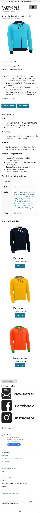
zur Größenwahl (9, 106)
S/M (34, 197)
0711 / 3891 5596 (16, 1)
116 (21, 192)
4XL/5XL (27, 208)
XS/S (27, 197)
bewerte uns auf (13, 444)
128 (27, 192)
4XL (22, 208)
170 (27, 194)
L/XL (15, 201)
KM (20, 197)
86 (33, 194)
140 (33, 192)
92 (15, 197)
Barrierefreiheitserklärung (8, 468)
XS (24, 197)
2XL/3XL (29, 203)
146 (15, 194)
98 (17, 197)
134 (30, 192)
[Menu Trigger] (33, 7)
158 (21, 194)
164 (24, 194)
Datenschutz (5, 465)
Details (20, 265)
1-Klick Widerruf (5, 461)
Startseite (7, 16)
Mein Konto (20, 510)
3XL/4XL (30, 206)
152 (18, 194)
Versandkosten (18, 69)
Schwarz (17, 213)
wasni (9, 434)
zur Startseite (8, 381)
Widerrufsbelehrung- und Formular (11, 458)
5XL (32, 208)
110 (18, 192)
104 (15, 192)
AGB (2, 471)
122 (24, 192)
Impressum (4, 455)
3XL (22, 206)
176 (30, 194)
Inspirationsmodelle (17, 16)
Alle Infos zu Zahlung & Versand (10, 493)
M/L (24, 199)
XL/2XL (29, 201)
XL (23, 201)
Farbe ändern (23, 106)
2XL (21, 203)
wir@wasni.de (27, 1)
